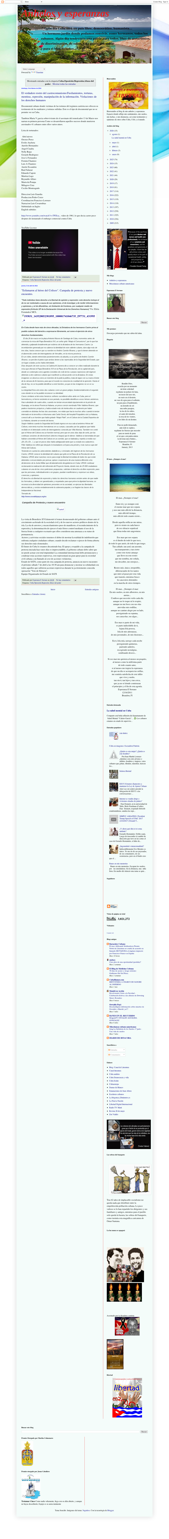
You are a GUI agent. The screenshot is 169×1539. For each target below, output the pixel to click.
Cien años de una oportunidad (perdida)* (125, 962)
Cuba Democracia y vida (119, 1077)
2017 (112, 191)
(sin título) (123, 733)
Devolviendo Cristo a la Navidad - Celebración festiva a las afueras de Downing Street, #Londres (126, 995)
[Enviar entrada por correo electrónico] (75, 277)
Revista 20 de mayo (117, 1111)
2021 (112, 175)
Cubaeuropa (114, 1084)
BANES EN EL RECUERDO (122, 1015)
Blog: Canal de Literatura (119, 1067)
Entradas (113, 1050)
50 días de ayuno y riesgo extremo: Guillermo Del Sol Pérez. (122, 971)
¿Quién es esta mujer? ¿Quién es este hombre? (132, 752)
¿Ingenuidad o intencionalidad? (132, 846)
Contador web (110, 933)
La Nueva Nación (116, 1101)
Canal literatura (115, 1070)
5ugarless (86, 1510)
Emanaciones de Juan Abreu (120, 1091)
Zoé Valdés (113, 1114)
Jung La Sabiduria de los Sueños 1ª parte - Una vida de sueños (125, 1030)
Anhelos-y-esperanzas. (118, 280)
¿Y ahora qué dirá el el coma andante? (131, 829)
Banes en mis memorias (118, 863)
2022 (112, 171)
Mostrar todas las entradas (64, 83)
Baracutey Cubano (117, 943)
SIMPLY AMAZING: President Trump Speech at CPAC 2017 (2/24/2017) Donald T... (132, 818)
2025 (112, 159)
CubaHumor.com (116, 979)
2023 (112, 167)
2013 (112, 207)
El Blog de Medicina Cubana (121, 968)
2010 (112, 219)
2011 (112, 215)
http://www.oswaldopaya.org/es (34, 496)
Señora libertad (125, 771)
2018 (112, 187)
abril (114, 146)
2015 (112, 199)
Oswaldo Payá (115, 1004)
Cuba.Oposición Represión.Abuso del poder (45, 280)
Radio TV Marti (115, 1107)
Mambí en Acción (116, 990)
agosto (115, 134)
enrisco (112, 959)
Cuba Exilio (114, 1080)
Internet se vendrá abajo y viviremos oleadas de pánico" (131, 799)
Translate (39, 72)
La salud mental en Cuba (121, 137)
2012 (112, 211)
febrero (115, 150)
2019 (112, 183)
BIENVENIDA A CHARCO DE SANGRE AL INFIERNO (125, 983)
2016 (112, 195)
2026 (112, 130)
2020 (112, 179)
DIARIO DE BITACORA (120, 1037)
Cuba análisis (114, 1074)
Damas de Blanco (116, 1087)
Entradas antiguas (92, 589)
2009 (112, 223)
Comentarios (115, 1054)
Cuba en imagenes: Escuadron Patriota (124, 745)
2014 (112, 203)
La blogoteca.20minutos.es (119, 1097)
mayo (114, 142)
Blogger (110, 1510)
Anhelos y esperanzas (65, 13)
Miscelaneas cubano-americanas (121, 283)
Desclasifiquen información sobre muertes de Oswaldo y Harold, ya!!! (126, 1007)
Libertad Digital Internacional (120, 1104)
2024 (112, 163)
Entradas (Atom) (38, 594)
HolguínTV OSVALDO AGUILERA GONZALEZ (123, 1019)
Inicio (53, 589)
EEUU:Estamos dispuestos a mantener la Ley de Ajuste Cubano (133, 784)
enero (114, 154)
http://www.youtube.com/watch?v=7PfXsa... (41, 215)
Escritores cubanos (116, 1094)
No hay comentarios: (63, 277)
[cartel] (60, 509)
